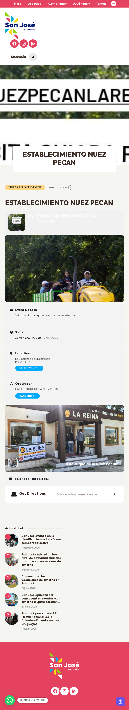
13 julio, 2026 (29, 588)
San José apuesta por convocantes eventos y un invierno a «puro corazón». (41, 599)
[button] (10, 700)
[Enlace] (113, 4)
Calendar (21, 479)
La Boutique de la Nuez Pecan (37, 389)
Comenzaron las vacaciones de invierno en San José (40, 580)
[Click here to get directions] (113, 494)
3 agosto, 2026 (30, 570)
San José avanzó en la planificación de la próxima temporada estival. (41, 540)
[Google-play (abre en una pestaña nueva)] (33, 43)
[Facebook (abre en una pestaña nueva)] (14, 43)
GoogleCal (40, 479)
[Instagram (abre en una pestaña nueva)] (23, 43)
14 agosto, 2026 (31, 548)
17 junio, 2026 (29, 629)
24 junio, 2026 (29, 607)
